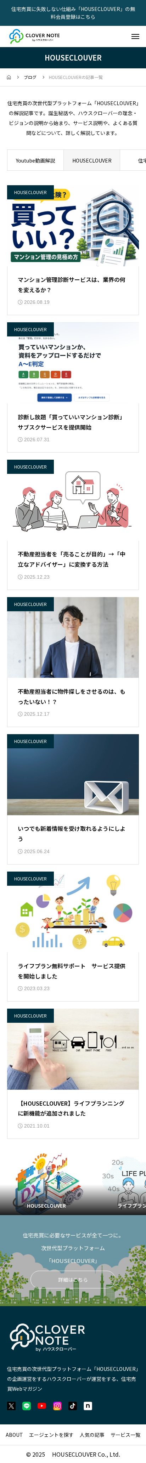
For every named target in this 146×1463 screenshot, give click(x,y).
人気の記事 (92, 1434)
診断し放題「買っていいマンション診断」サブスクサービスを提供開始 (71, 422)
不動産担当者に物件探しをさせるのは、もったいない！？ (71, 696)
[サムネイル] (73, 225)
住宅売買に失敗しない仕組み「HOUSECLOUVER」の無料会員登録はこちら (73, 12)
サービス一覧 (125, 1434)
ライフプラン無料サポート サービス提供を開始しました (71, 971)
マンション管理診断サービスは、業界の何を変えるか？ (71, 284)
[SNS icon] (11, 1406)
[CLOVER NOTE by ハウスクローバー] (35, 36)
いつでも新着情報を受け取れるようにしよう (71, 833)
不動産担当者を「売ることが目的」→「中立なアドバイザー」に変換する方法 (71, 559)
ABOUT (14, 1434)
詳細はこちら (73, 1279)
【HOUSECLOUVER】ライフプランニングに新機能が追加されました (71, 1108)
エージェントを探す (51, 1434)
